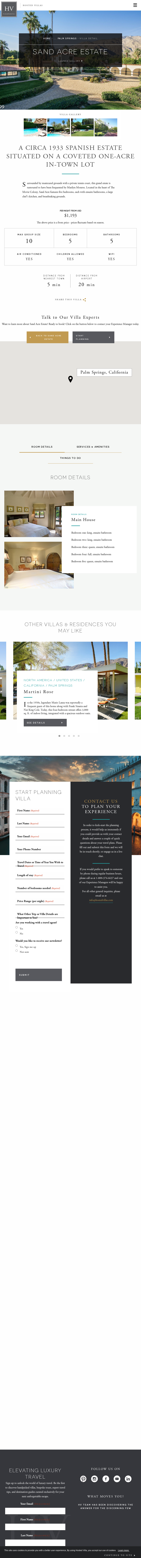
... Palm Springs (65, 38)
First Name (35, 1519)
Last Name (35, 1535)
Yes (21, 928)
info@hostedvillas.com (101, 900)
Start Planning (82, 337)
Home (47, 38)
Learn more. (123, 1550)
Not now (24, 952)
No (21, 933)
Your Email (35, 1504)
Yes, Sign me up (28, 947)
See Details (36, 722)
